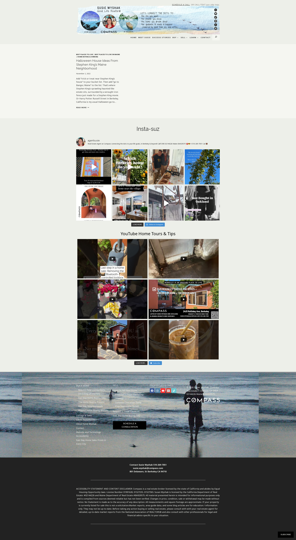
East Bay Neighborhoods (90, 406)
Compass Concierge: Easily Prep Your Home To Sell (128, 404)
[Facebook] (152, 390)
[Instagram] (157, 390)
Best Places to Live (84, 54)
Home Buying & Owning (87, 57)
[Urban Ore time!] (166, 203)
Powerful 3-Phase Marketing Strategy (129, 396)
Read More (82, 107)
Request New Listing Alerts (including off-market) (91, 391)
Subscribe (286, 534)
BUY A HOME (82, 385)
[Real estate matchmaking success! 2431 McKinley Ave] (93, 203)
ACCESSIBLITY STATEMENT (89, 488)
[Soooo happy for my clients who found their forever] (202, 203)
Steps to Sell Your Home (125, 390)
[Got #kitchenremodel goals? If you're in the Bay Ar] (93, 166)
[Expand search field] (216, 37)
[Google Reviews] (168, 390)
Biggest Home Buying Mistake (93, 410)
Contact (80, 428)
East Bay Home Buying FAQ (91, 397)
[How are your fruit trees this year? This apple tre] (202, 166)
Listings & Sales (84, 415)
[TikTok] (174, 390)
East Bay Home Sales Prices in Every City (91, 442)
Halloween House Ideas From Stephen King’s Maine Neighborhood (97, 64)
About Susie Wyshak (86, 424)
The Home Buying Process (91, 402)
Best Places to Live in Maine (107, 54)
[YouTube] (163, 390)
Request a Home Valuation (126, 411)
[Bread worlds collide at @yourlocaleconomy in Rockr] (166, 166)
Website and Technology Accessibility (88, 434)
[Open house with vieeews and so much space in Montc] (129, 203)
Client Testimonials (85, 419)
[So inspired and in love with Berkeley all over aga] (129, 166)
